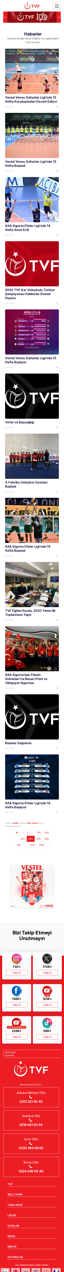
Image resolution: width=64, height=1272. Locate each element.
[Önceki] (17, 832)
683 (23, 838)
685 (39, 838)
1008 (41, 845)
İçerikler (10, 1055)
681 (39, 832)
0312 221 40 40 (31, 1101)
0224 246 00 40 (31, 1171)
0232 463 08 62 (31, 1148)
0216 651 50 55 (31, 1124)
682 (47, 832)
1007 (32, 845)
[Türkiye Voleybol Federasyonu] (32, 5)
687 (19, 845)
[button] (59, 17)
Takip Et (16, 972)
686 (47, 838)
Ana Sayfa (10, 1052)
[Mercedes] (32, 886)
